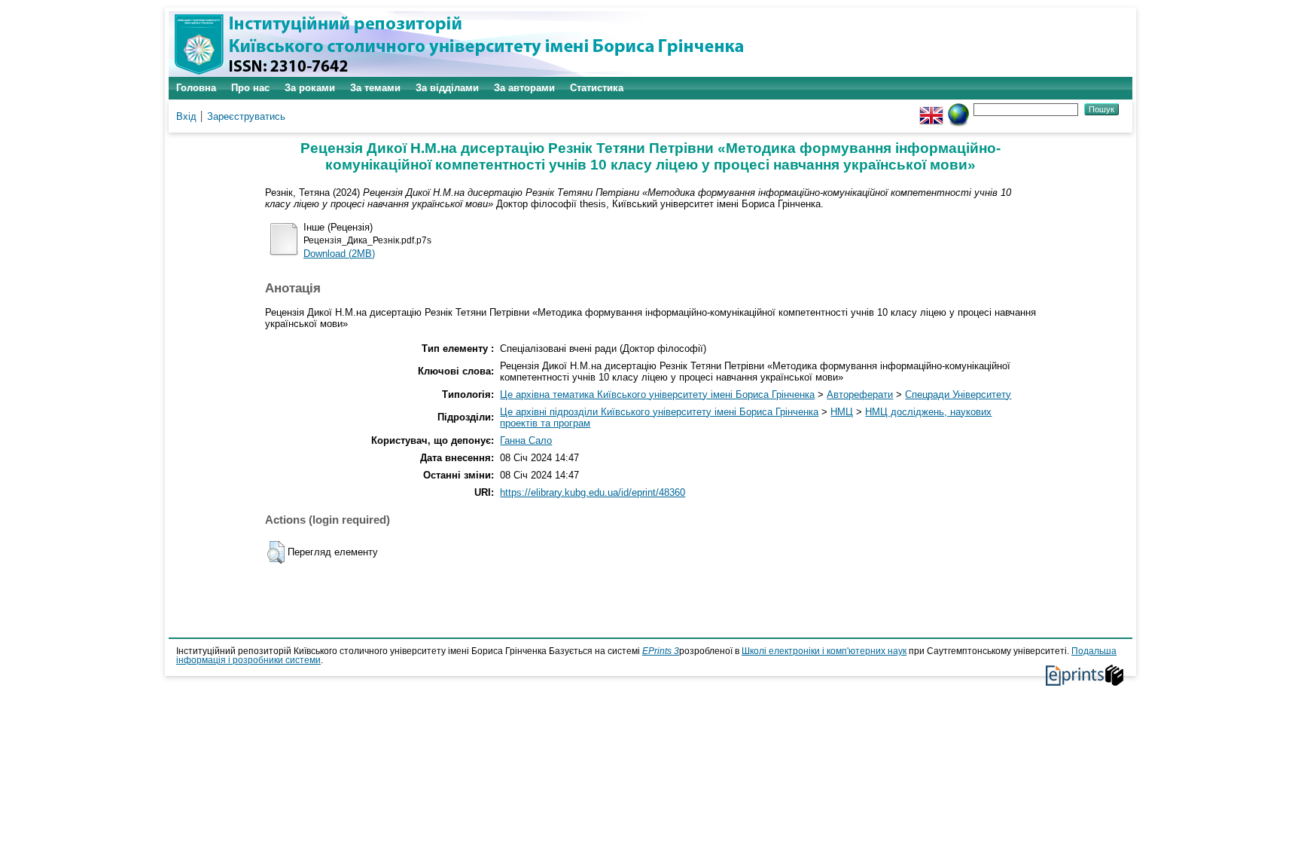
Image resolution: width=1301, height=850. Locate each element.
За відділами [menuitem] (447, 87)
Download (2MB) (339, 253)
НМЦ (841, 411)
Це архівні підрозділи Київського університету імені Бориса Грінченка (659, 411)
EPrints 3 (660, 651)
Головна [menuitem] (196, 87)
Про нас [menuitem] (250, 87)
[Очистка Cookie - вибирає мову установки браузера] (958, 109)
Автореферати (860, 394)
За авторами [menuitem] (524, 87)
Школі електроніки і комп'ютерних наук (824, 651)
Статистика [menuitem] (596, 87)
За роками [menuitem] (310, 87)
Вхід (186, 116)
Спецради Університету (958, 394)
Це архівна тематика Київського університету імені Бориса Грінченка (657, 394)
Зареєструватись (246, 116)
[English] (931, 109)
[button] (276, 552)
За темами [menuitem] (375, 87)
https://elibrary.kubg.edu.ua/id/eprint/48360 (592, 492)
